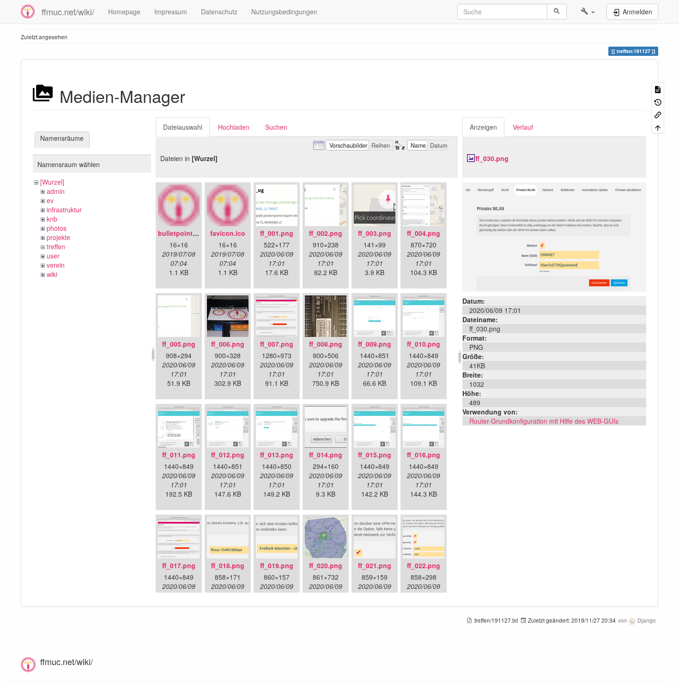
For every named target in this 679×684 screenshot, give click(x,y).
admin (56, 191)
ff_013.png (276, 454)
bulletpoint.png (182, 233)
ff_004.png (423, 233)
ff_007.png (276, 343)
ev (50, 200)
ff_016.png (423, 454)
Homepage (124, 11)
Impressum (170, 11)
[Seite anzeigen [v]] (658, 89)
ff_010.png (423, 343)
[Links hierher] (658, 114)
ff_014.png (325, 454)
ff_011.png (178, 454)
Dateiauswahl (182, 127)
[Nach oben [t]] (658, 126)
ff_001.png (276, 233)
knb (52, 218)
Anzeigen (483, 127)
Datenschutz (219, 11)
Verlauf (523, 127)
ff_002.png (325, 233)
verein (56, 265)
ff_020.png (325, 565)
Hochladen (233, 127)
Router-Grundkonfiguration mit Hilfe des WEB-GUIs (543, 421)
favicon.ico (227, 233)
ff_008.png (325, 343)
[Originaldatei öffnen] (554, 235)
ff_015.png (374, 454)
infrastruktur (64, 209)
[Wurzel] (52, 181)
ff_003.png (374, 233)
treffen (56, 246)
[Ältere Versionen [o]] (658, 101)
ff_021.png (374, 565)
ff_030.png (492, 158)
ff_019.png (276, 565)
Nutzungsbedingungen (284, 11)
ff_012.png (227, 454)
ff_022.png (423, 565)
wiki (52, 274)
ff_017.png (178, 565)
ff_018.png (227, 565)
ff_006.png (227, 343)
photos (57, 228)
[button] (588, 11)
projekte (58, 237)
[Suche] (557, 11)
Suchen (276, 127)
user (53, 255)
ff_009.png (374, 343)
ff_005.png (178, 343)
